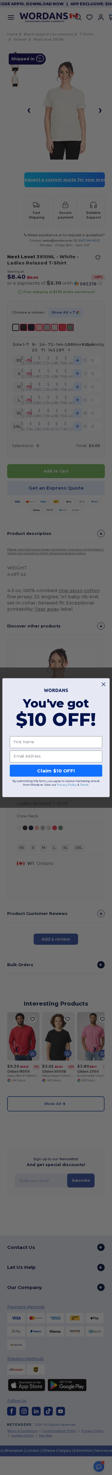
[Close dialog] (103, 684)
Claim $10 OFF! (56, 770)
